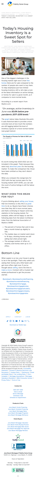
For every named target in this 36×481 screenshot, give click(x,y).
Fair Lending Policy (20, 374)
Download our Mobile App (18, 325)
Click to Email (18, 392)
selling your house (26, 201)
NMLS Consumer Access (24, 378)
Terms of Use (16, 380)
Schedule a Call (18, 395)
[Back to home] (18, 4)
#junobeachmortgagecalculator (18, 289)
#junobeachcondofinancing (22, 279)
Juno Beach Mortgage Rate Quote (18, 426)
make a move (7, 270)
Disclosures (25, 372)
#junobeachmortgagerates (18, 293)
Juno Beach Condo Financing (22, 51)
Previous (6, 299)
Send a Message (18, 393)
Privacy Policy (6, 380)
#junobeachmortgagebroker (17, 286)
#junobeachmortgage (18, 284)
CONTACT (18, 317)
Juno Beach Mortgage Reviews (18, 430)
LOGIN (28, 317)
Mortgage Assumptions (17, 376)
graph (7, 119)
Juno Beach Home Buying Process (18, 424)
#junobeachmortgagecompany (17, 291)
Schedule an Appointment (18, 397)
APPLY (8, 317)
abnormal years (15, 166)
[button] (3, 4)
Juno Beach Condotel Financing (18, 409)
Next (31, 299)
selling (15, 268)
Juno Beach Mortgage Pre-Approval (18, 428)
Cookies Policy (15, 372)
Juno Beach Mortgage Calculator (18, 423)
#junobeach (7, 279)
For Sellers (12, 49)
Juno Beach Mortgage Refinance (18, 415)
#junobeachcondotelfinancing (18, 281)
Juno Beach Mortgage (11, 52)
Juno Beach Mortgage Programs (18, 413)
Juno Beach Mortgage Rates (18, 411)
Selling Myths (27, 52)
